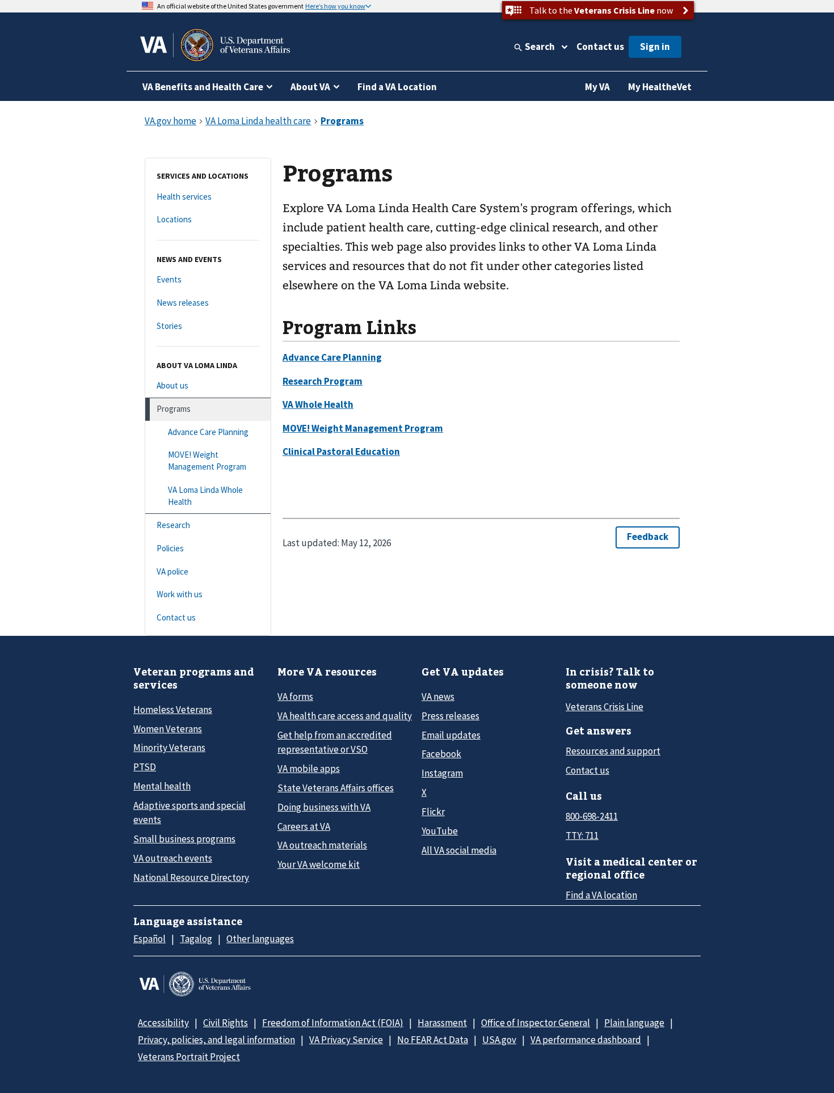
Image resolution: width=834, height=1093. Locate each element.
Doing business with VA (323, 807)
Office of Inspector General (535, 1022)
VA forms (295, 696)
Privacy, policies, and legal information (216, 1039)
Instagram (442, 773)
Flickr (433, 811)
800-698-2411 (592, 816)
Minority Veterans (169, 747)
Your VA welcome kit (318, 864)
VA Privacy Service (346, 1039)
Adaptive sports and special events (189, 812)
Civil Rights (225, 1022)
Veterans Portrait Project (189, 1056)
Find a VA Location (397, 87)
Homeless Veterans (172, 709)
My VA (597, 87)
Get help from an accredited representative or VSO (334, 742)
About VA (310, 87)
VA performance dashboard (585, 1039)
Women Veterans (167, 729)
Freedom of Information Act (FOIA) (332, 1022)
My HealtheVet (660, 87)
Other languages (260, 938)
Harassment (442, 1022)
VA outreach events (172, 858)
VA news (438, 696)
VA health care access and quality (344, 716)
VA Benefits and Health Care (202, 87)
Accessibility (163, 1022)
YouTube (440, 831)
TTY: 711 (582, 835)
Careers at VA (303, 826)
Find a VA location (601, 895)
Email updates (451, 735)
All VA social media (459, 850)
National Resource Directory (191, 877)
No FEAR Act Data (432, 1039)
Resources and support (613, 751)
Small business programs (184, 839)
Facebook (441, 754)
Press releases (450, 716)
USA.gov (499, 1039)
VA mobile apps (308, 768)
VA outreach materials (322, 845)
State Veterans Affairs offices (335, 788)
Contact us (600, 46)
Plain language (634, 1022)
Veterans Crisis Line (604, 706)
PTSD (144, 767)
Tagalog (196, 938)
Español (149, 938)
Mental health (162, 786)
